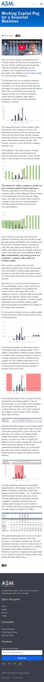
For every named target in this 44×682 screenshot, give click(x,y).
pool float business (32, 85)
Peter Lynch (8, 35)
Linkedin (4, 664)
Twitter (9, 664)
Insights (4, 609)
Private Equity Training (9, 632)
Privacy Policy (18, 678)
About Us (5, 613)
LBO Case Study (7, 635)
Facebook (15, 664)
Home (4, 606)
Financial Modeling (8, 629)
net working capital (34, 73)
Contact (4, 616)
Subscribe (22, 658)
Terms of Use (6, 678)
